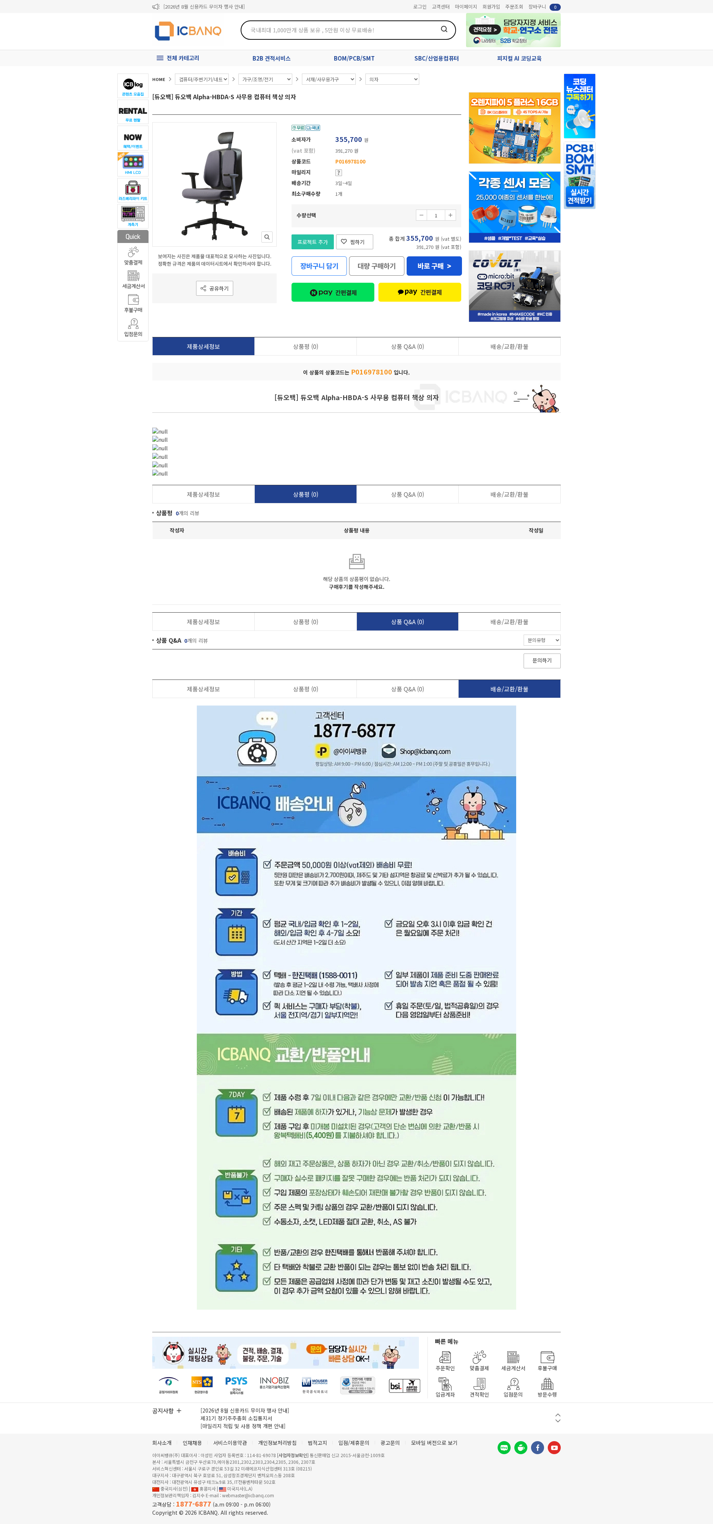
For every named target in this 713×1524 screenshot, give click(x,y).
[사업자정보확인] (293, 1455)
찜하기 (357, 242)
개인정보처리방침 (277, 1442)
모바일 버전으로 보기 (434, 1442)
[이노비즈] (274, 1385)
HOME (158, 79)
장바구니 (542, 6)
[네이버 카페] (520, 1447)
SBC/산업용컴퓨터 (436, 58)
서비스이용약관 (230, 1442)
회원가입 (491, 6)
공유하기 (219, 288)
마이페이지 (466, 6)
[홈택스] (202, 1385)
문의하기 (542, 660)
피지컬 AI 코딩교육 (519, 58)
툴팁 (338, 172)
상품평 (305, 346)
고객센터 (441, 6)
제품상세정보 (203, 346)
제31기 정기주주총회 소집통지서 (236, 1418)
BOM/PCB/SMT (354, 58)
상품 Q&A (407, 346)
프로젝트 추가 (312, 242)
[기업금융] (404, 1385)
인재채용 (192, 1442)
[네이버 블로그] (504, 1447)
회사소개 (162, 1442)
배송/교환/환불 (509, 346)
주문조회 (514, 6)
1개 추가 (450, 215)
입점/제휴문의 (353, 1442)
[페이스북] (537, 1447)
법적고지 (317, 1442)
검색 (444, 29)
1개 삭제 (421, 215)
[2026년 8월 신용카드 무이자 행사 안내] (204, 6)
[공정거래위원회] (168, 1385)
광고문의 (390, 1442)
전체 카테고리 (183, 58)
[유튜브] (554, 1447)
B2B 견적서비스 (272, 58)
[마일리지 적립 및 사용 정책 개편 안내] (243, 1426)
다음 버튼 (558, 1421)
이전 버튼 (558, 1415)
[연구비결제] (236, 1385)
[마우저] (314, 1385)
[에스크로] (358, 1385)
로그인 (420, 6)
